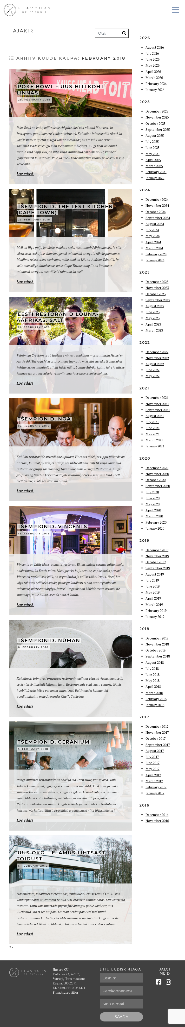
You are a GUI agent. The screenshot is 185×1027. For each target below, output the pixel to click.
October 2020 (155, 479)
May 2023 (152, 318)
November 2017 (157, 732)
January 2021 (154, 446)
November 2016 (157, 820)
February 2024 (155, 254)
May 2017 (152, 768)
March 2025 (154, 165)
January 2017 (154, 793)
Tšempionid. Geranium (54, 742)
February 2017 (155, 787)
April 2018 (153, 686)
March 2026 (154, 77)
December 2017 (156, 726)
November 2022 (157, 358)
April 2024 (153, 242)
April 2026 (153, 71)
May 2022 (152, 376)
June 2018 (152, 674)
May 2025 (152, 153)
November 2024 (157, 205)
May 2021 (152, 434)
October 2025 (155, 123)
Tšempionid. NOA (44, 419)
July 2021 (152, 422)
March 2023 (154, 330)
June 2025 (152, 147)
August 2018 (154, 662)
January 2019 (154, 616)
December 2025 (156, 111)
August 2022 (154, 364)
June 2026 (152, 59)
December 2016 (156, 814)
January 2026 (154, 89)
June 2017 (152, 762)
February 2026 (155, 83)
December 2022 (156, 352)
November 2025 (157, 117)
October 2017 (155, 738)
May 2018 (152, 680)
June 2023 (152, 312)
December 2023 (156, 281)
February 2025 (155, 171)
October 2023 (155, 294)
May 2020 (152, 504)
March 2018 (154, 692)
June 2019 (152, 586)
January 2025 (154, 177)
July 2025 (152, 141)
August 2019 (154, 574)
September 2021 (157, 409)
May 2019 (152, 592)
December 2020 (156, 467)
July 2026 (152, 53)
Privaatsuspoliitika (65, 992)
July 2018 (152, 668)
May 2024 (152, 235)
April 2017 (153, 775)
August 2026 (154, 47)
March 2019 (154, 604)
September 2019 (157, 568)
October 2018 (155, 650)
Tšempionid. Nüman (49, 640)
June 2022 (152, 370)
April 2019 (153, 598)
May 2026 (152, 65)
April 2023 (153, 324)
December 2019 (156, 550)
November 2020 (157, 473)
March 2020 (154, 516)
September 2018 (157, 656)
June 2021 (152, 428)
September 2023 (157, 300)
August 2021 (154, 415)
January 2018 (154, 704)
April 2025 (153, 159)
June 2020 (152, 498)
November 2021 (157, 403)
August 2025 (154, 135)
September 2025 (157, 129)
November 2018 (157, 644)
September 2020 (157, 485)
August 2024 (154, 223)
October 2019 (155, 562)
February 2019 (155, 610)
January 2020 (154, 528)
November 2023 (157, 287)
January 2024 (154, 260)
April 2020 (153, 510)
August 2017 (154, 750)
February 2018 (155, 698)
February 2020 (155, 522)
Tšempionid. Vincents (52, 526)
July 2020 (152, 492)
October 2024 (155, 211)
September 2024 (157, 217)
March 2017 (154, 781)
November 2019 (157, 556)
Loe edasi (25, 173)
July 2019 (152, 580)
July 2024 (152, 229)
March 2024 (154, 248)
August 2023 (154, 306)
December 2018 (156, 638)
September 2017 (157, 744)
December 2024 (156, 199)
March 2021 (154, 440)
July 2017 (152, 756)
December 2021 (156, 397)
